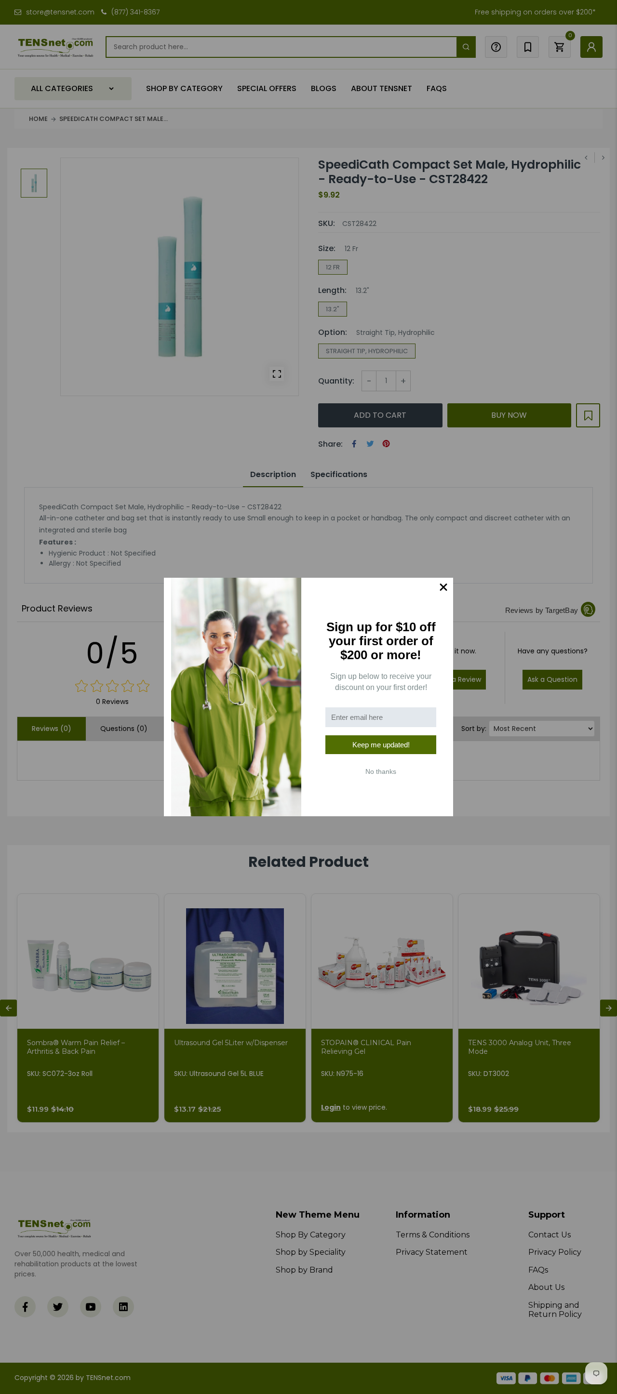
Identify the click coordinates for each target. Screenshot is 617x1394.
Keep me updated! (381, 745)
